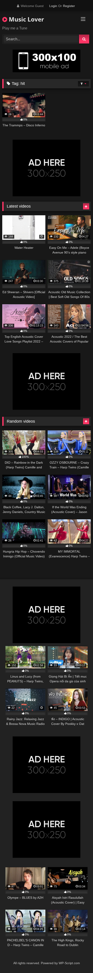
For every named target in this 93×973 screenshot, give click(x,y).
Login (53, 6)
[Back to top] (79, 959)
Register (69, 6)
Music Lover (25, 19)
